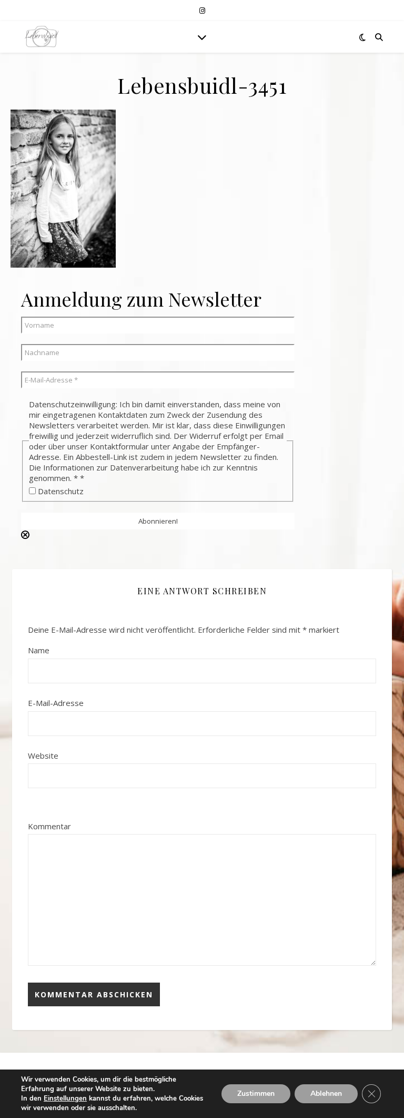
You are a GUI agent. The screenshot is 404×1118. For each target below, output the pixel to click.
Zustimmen (256, 1093)
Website (43, 755)
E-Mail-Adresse (56, 703)
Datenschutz (60, 491)
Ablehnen (326, 1093)
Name (38, 650)
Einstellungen (65, 1098)
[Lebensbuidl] (42, 37)
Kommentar (49, 826)
